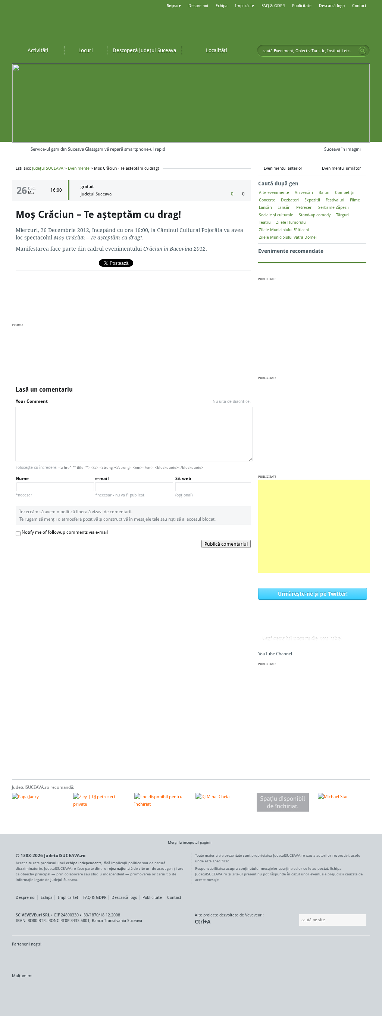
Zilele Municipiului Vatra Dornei (288, 237)
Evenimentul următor (341, 168)
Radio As (356, 958)
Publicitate (301, 5)
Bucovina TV (102, 958)
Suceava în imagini (342, 149)
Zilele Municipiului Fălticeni (284, 229)
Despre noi (198, 5)
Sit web (183, 487)
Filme (355, 200)
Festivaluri (335, 200)
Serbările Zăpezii (333, 207)
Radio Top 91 (258, 958)
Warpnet (293, 958)
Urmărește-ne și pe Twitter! (313, 593)
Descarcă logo (332, 5)
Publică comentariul (226, 544)
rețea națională (119, 868)
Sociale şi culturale (276, 214)
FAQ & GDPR (273, 5)
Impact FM (175, 958)
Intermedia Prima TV (207, 958)
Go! (362, 51)
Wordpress (30, 990)
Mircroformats (74, 990)
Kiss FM (231, 958)
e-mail (120, 487)
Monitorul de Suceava (27, 958)
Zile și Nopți (328, 958)
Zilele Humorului (291, 222)
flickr (112, 990)
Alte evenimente (274, 192)
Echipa (222, 5)
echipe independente (83, 862)
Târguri (342, 214)
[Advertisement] (314, 526)
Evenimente (79, 168)
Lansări (265, 207)
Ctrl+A (202, 921)
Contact (359, 5)
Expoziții (312, 200)
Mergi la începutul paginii (190, 842)
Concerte (267, 200)
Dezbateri (290, 200)
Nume (24, 487)
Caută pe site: (298, 920)
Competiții (344, 192)
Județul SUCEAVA (57, 22)
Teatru (264, 222)
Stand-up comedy (315, 214)
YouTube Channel (275, 653)
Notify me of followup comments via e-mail (65, 532)
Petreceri (304, 207)
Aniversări (304, 192)
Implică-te (244, 5)
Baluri (324, 192)
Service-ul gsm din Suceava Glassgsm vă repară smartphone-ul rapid (98, 149)
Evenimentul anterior (283, 168)
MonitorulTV (66, 958)
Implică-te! (68, 897)
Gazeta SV (136, 958)
